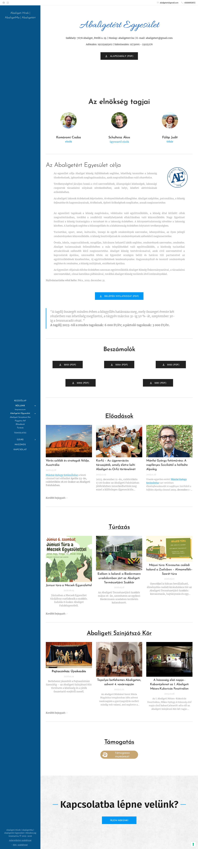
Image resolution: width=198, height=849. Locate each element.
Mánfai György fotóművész (62, 475)
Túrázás (119, 527)
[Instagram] (7, 2)
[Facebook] (3, 2)
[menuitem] (20, 400)
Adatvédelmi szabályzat (20, 840)
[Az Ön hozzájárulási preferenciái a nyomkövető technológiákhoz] (193, 844)
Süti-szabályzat (20, 845)
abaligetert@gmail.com (169, 2)
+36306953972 (189, 2)
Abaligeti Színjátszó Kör (119, 633)
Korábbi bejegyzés (55, 497)
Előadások (119, 416)
